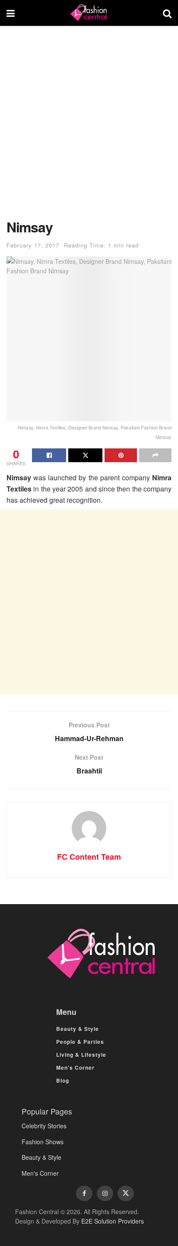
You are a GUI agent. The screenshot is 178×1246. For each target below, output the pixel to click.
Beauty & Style (77, 1029)
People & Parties (80, 1042)
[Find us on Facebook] (84, 1193)
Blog (62, 1080)
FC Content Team (89, 856)
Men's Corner (40, 1173)
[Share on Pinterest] (121, 455)
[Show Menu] (10, 13)
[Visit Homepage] (88, 13)
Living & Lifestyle (81, 1054)
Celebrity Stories (44, 1125)
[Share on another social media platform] (155, 455)
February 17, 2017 (32, 245)
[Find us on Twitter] (126, 1193)
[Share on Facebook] (49, 455)
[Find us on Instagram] (105, 1193)
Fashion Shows (43, 1141)
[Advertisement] (89, 127)
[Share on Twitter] (85, 455)
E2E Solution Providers (112, 1221)
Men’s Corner (75, 1067)
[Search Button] (167, 13)
